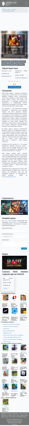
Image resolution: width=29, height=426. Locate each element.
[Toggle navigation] (26, 3)
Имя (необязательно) (7, 228)
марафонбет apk (7, 333)
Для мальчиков (6, 61)
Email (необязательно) (7, 234)
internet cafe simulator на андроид (11, 324)
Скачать (14, 53)
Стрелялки (22, 61)
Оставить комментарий (14, 87)
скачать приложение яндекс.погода (12, 337)
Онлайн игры (15, 61)
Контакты (14, 424)
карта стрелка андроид (9, 330)
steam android (6, 341)
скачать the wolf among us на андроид (12, 339)
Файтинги (4, 64)
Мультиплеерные (20, 64)
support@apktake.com (10, 176)
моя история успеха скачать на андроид (13, 335)
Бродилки (11, 64)
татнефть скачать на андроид (10, 326)
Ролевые (9, 70)
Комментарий (5, 239)
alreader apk (6, 328)
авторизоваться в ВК (14, 222)
